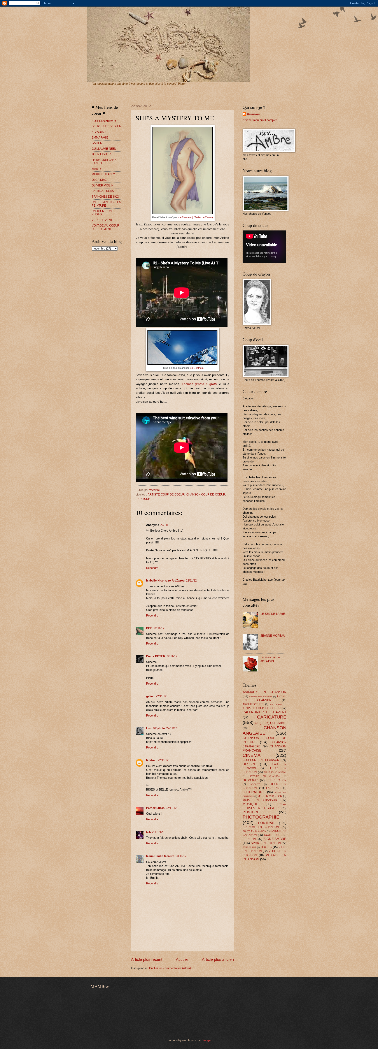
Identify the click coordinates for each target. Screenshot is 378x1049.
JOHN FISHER (101, 154)
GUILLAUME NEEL (104, 148)
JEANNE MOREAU (273, 635)
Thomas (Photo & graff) (199, 384)
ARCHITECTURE (253, 704)
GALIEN (97, 143)
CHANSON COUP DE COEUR (205, 494)
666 (148, 832)
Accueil (182, 959)
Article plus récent (146, 959)
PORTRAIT (266, 823)
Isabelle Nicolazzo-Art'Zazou (165, 580)
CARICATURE (271, 716)
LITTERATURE (254, 792)
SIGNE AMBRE (274, 839)
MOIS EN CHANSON (260, 800)
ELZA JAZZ (99, 132)
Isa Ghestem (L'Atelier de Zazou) (195, 217)
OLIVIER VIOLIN (102, 185)
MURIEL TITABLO (103, 174)
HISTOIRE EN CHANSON (264, 776)
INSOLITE (255, 784)
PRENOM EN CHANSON (261, 827)
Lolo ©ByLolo (155, 728)
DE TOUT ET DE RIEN (106, 126)
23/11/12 (181, 856)
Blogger (206, 1040)
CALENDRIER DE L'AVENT (264, 712)
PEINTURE (143, 499)
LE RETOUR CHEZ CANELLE (104, 161)
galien (150, 696)
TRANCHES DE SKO (105, 196)
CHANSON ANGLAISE (264, 730)
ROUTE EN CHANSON (254, 831)
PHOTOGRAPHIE (261, 816)
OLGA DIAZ (99, 179)
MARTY (97, 168)
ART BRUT (276, 704)
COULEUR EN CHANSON (261, 760)
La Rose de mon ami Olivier (271, 659)
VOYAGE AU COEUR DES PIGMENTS (105, 227)
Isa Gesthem (196, 368)
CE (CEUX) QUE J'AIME (270, 723)
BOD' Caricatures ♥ (104, 121)
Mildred (151, 760)
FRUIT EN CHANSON (275, 772)
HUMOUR (250, 780)
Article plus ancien (218, 959)
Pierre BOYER (155, 656)
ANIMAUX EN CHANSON (264, 692)
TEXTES (266, 847)
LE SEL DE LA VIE (273, 613)
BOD (149, 628)
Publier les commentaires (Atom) (170, 968)
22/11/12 (165, 525)
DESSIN (249, 764)
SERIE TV (249, 839)
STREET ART (249, 847)
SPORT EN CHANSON (266, 843)
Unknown (253, 114)
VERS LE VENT (102, 220)
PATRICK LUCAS (103, 191)
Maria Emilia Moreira (160, 856)
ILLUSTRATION (277, 780)
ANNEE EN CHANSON (260, 696)
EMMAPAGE (100, 137)
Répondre (152, 567)
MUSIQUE (250, 804)
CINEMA (252, 755)
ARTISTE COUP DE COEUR (166, 494)
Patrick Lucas (155, 808)
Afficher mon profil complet (260, 120)
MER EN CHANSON (270, 796)
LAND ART (273, 788)
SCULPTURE (272, 835)
